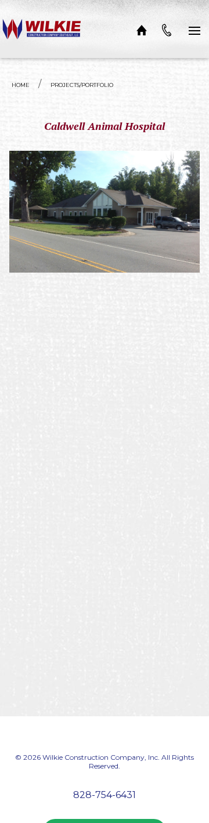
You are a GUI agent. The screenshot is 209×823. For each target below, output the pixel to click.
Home (21, 85)
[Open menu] (194, 29)
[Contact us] (166, 29)
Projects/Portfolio (82, 85)
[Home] (141, 29)
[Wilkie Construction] (42, 29)
